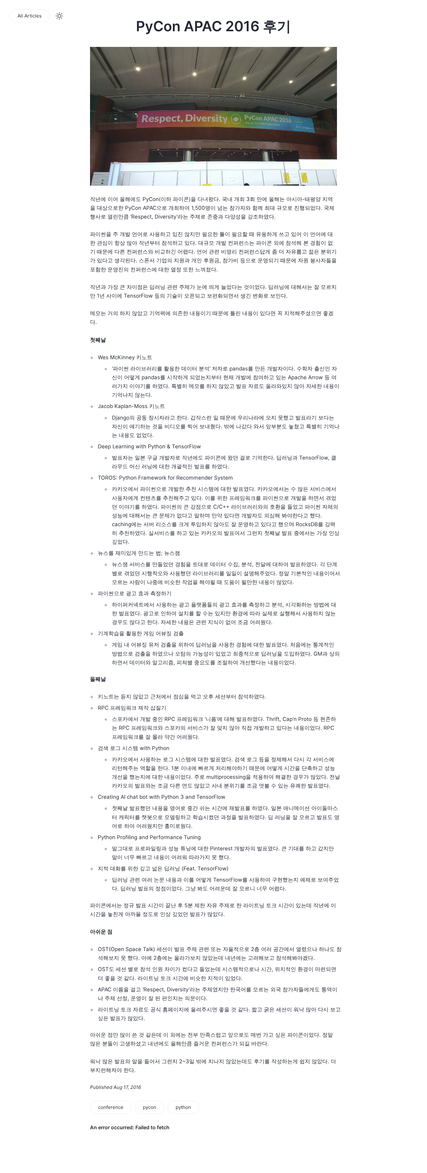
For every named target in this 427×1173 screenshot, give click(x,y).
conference (110, 1107)
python (183, 1107)
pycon (149, 1107)
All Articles (30, 16)
